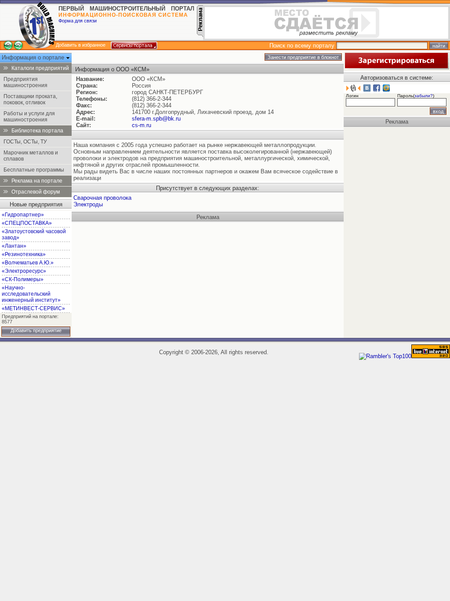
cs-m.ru (141, 125)
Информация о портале (34, 57)
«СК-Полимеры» (23, 279)
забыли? (423, 95)
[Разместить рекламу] (200, 35)
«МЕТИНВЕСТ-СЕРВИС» (33, 308)
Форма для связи (77, 20)
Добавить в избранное (80, 45)
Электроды (88, 204)
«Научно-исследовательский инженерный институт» (31, 294)
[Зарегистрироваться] (396, 67)
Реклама (207, 217)
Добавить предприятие (36, 330)
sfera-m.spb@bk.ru (156, 118)
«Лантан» (14, 246)
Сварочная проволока (102, 197)
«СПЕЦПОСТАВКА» (27, 223)
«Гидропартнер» (23, 215)
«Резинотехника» (24, 254)
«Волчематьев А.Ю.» (28, 263)
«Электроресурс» (24, 271)
